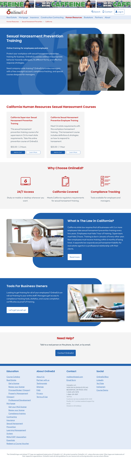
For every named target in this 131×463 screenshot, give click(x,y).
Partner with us (43, 380)
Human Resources (74, 17)
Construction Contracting (52, 17)
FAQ (38, 390)
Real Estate (12, 17)
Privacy (40, 393)
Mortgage (23, 17)
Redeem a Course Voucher (18, 443)
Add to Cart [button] (18, 152)
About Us (40, 376)
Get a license (13, 383)
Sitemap (40, 386)
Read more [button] (75, 257)
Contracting (12, 417)
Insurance (34, 17)
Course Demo (102, 390)
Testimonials (42, 383)
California (48, 21)
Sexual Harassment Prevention (32, 21)
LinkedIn (100, 380)
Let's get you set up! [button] (17, 310)
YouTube (100, 383)
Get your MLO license (17, 407)
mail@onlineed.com (75, 376)
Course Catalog (13, 376)
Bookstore (88, 17)
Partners (99, 17)
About (107, 17)
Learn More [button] (33, 152)
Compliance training (17, 413)
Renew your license (16, 386)
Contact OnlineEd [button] (66, 353)
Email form (71, 380)
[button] (119, 11)
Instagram (101, 386)
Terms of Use (42, 397)
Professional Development (19, 400)
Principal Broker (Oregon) (19, 390)
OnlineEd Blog (102, 376)
